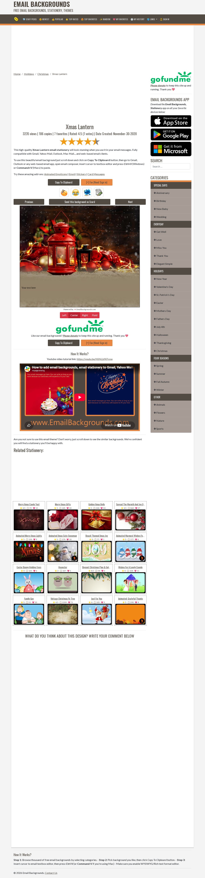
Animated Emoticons (55, 174)
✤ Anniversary (161, 192)
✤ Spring (158, 365)
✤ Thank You (161, 255)
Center (74, 315)
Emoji (72, 174)
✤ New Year (160, 278)
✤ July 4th (159, 326)
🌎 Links (151, 19)
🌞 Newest (44, 19)
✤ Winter (159, 389)
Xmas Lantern (59, 73)
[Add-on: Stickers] (87, 192)
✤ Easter (158, 302)
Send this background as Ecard (80, 202)
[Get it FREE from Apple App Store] (171, 120)
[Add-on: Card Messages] (98, 192)
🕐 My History (137, 19)
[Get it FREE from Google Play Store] (171, 134)
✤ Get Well (160, 231)
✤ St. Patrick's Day (164, 294)
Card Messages (96, 174)
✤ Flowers (159, 412)
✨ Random (105, 19)
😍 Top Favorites (89, 19)
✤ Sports (159, 428)
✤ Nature (159, 420)
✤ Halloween (161, 334)
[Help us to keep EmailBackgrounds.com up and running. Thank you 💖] (79, 327)
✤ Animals (159, 404)
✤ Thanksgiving (162, 342)
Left (64, 315)
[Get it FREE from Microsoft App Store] (171, 148)
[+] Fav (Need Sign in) (96, 182)
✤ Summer (159, 373)
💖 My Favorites (120, 19)
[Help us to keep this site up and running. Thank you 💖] (171, 77)
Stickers (81, 174)
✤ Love (158, 239)
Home (17, 73)
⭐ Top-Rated (72, 19)
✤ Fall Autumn (161, 381)
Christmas (43, 73)
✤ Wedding (160, 216)
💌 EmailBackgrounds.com (85, 309)
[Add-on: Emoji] (75, 192)
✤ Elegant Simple (163, 263)
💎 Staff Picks (30, 19)
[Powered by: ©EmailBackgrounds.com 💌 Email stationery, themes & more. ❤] (80, 244)
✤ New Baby (161, 208)
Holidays (29, 73)
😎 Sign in (164, 19)
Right (85, 315)
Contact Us (51, 872)
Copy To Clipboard (63, 182)
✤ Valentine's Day (163, 286)
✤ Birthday (160, 200)
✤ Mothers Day (162, 310)
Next (130, 202)
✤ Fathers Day (162, 318)
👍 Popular (57, 19)
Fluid (94, 315)
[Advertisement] (133, 7)
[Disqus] (80, 679)
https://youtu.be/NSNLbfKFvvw (95, 358)
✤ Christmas (161, 350)
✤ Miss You (160, 247)
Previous (29, 202)
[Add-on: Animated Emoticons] (64, 192)
